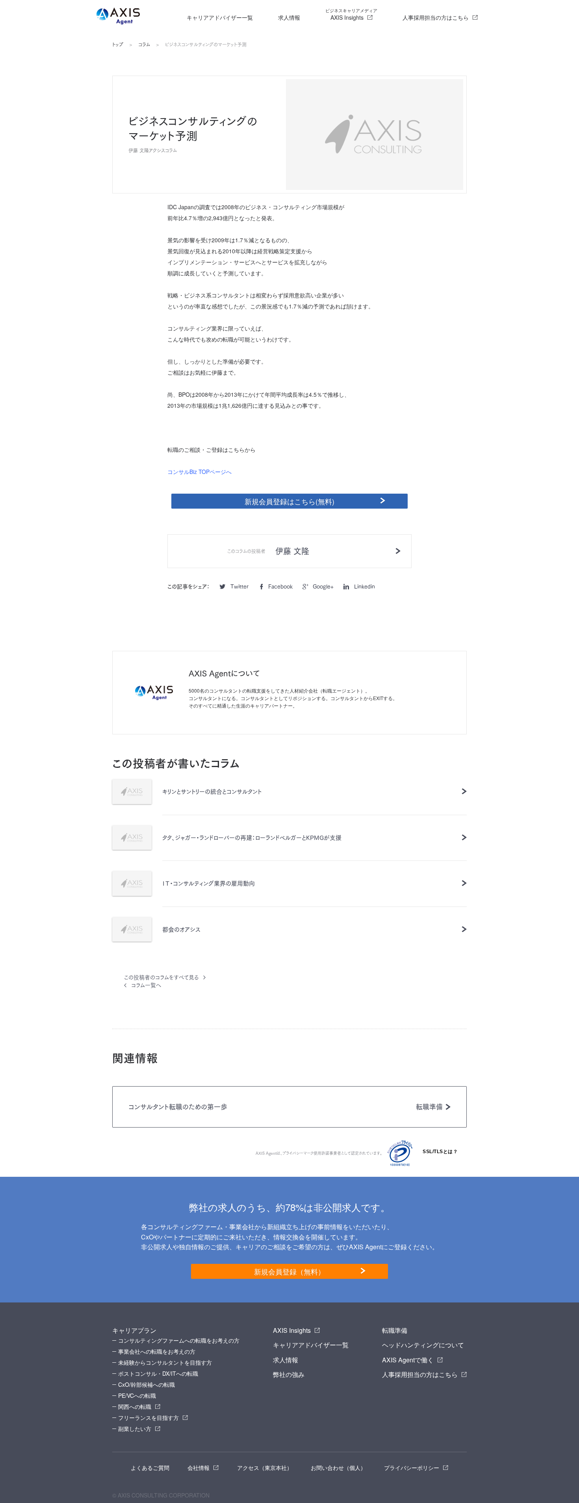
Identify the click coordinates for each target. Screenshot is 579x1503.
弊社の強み (288, 1374)
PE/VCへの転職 (137, 1395)
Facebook (280, 586)
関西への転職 (134, 1406)
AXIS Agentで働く (408, 1359)
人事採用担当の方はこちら (436, 17)
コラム (144, 44)
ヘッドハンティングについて (423, 1344)
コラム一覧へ (146, 985)
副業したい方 (134, 1428)
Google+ (323, 586)
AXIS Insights (351, 14)
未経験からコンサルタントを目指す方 (165, 1362)
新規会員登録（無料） (289, 1271)
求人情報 (289, 17)
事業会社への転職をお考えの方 (156, 1351)
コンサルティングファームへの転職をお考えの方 (178, 1340)
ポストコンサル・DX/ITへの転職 (158, 1373)
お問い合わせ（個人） (338, 1467)
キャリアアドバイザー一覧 (220, 17)
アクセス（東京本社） (264, 1467)
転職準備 (394, 1330)
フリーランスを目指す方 (148, 1417)
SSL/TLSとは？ (440, 1151)
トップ (117, 44)
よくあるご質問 (150, 1467)
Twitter (239, 586)
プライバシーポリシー (411, 1467)
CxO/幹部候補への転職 (146, 1384)
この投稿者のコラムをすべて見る (161, 977)
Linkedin (364, 586)
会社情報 (198, 1467)
